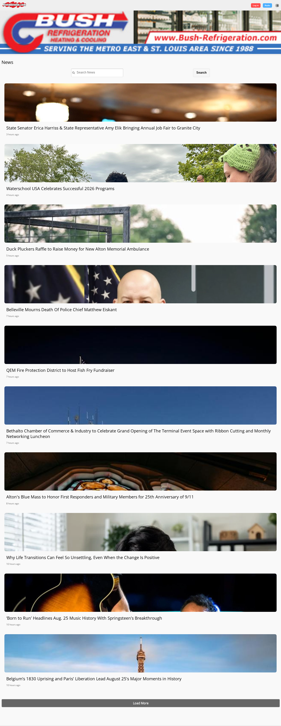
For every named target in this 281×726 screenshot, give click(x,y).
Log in (256, 5)
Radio (267, 5)
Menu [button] (277, 5)
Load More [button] (141, 703)
